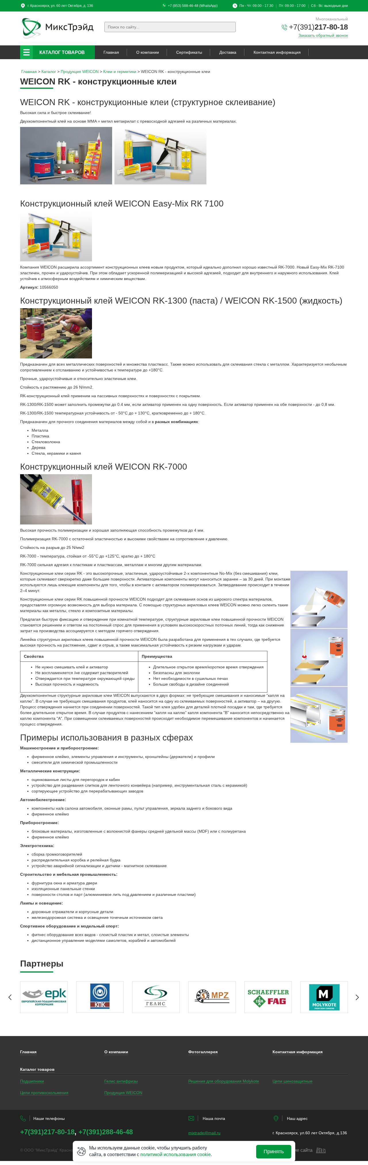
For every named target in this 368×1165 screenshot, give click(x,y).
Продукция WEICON (123, 1092)
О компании (147, 52)
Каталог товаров (62, 52)
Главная (111, 52)
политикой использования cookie (175, 1154)
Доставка (227, 52)
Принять (274, 1151)
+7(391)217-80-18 (47, 1132)
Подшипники (32, 1081)
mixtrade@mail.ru (204, 1133)
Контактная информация (277, 52)
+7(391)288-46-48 (105, 1132)
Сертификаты (189, 52)
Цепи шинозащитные (293, 1081)
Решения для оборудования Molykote (223, 1081)
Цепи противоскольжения (44, 1092)
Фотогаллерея (203, 1052)
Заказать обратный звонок (323, 35)
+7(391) (318, 27)
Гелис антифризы (121, 1081)
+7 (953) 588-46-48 (183, 6)
